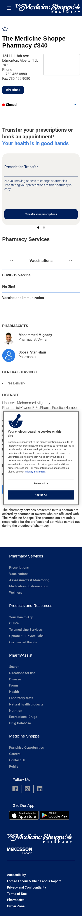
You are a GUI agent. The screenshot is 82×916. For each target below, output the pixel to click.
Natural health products (26, 704)
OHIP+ (14, 623)
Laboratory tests (21, 698)
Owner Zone (15, 906)
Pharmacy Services (26, 556)
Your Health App (21, 617)
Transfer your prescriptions (41, 214)
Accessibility (16, 875)
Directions (13, 90)
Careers (15, 754)
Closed (11, 105)
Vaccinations (41, 260)
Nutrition (15, 711)
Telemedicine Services (25, 630)
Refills (13, 766)
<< (12, 260)
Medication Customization (28, 586)
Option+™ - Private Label (26, 636)
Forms (14, 685)
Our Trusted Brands (23, 642)
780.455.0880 (16, 74)
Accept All (41, 494)
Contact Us (17, 760)
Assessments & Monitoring (29, 580)
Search (14, 667)
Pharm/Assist (20, 655)
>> (70, 260)
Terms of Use (17, 894)
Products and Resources (30, 605)
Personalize (41, 483)
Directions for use (22, 673)
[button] (15, 789)
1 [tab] (38, 227)
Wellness (16, 593)
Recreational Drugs (23, 717)
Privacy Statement (35, 471)
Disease (15, 679)
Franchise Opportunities (26, 747)
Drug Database (20, 723)
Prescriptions (19, 567)
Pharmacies (15, 900)
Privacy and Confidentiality (26, 887)
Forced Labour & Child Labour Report (34, 881)
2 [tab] (44, 227)
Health (14, 692)
